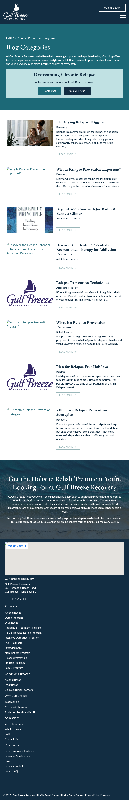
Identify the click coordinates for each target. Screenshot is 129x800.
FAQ (7, 733)
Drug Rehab (11, 622)
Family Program (14, 667)
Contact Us (11, 739)
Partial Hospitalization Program (23, 632)
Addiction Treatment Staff (20, 711)
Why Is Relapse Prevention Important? (88, 169)
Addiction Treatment (68, 218)
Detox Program (14, 617)
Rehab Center (64, 331)
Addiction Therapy (67, 259)
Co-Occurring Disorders (19, 689)
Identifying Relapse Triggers (80, 122)
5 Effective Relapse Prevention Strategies (81, 412)
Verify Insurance (14, 723)
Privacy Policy (92, 795)
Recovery (61, 127)
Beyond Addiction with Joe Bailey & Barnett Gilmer (86, 211)
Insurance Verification (17, 755)
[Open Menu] (123, 17)
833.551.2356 (41, 521)
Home (10, 38)
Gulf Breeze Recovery (24, 795)
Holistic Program (15, 662)
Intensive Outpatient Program (22, 637)
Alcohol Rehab (13, 612)
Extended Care (13, 647)
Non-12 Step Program (17, 652)
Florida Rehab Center (48, 795)
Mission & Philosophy (17, 706)
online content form (72, 521)
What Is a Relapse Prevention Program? (80, 324)
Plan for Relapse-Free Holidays (82, 366)
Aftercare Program (67, 287)
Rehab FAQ (11, 771)
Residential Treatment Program (23, 627)
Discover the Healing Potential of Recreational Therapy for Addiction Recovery (86, 249)
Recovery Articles (15, 765)
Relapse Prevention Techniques (82, 282)
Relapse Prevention (16, 657)
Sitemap (105, 795)
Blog (7, 760)
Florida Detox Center (72, 795)
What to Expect (14, 728)
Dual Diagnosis (13, 642)
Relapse (60, 371)
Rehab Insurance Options (19, 750)
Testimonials (12, 701)
